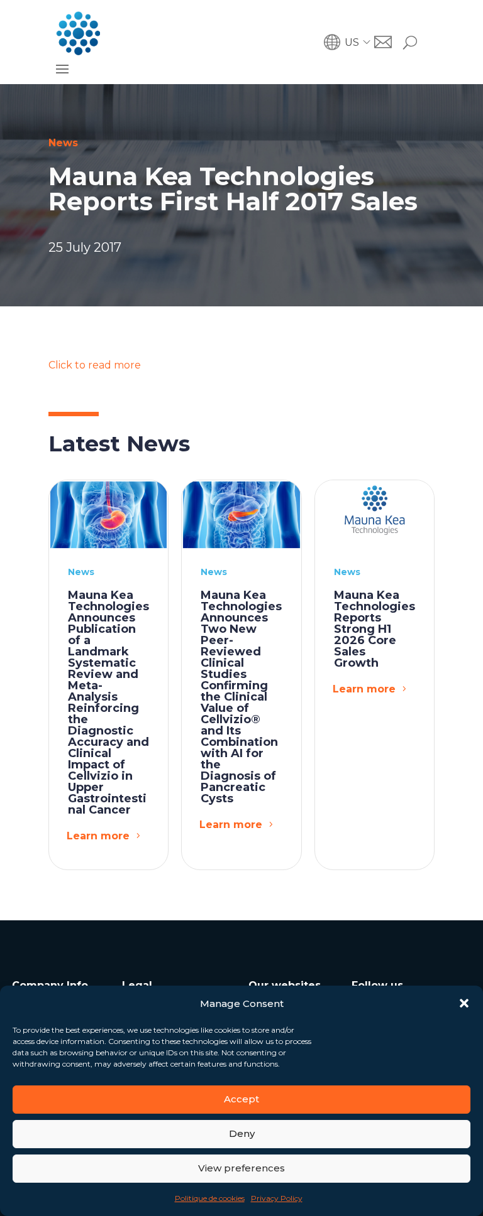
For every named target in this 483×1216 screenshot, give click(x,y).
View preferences (241, 1168)
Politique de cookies (210, 1198)
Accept (241, 1099)
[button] (464, 1003)
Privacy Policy (277, 1198)
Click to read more (94, 365)
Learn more (98, 836)
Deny (242, 1133)
